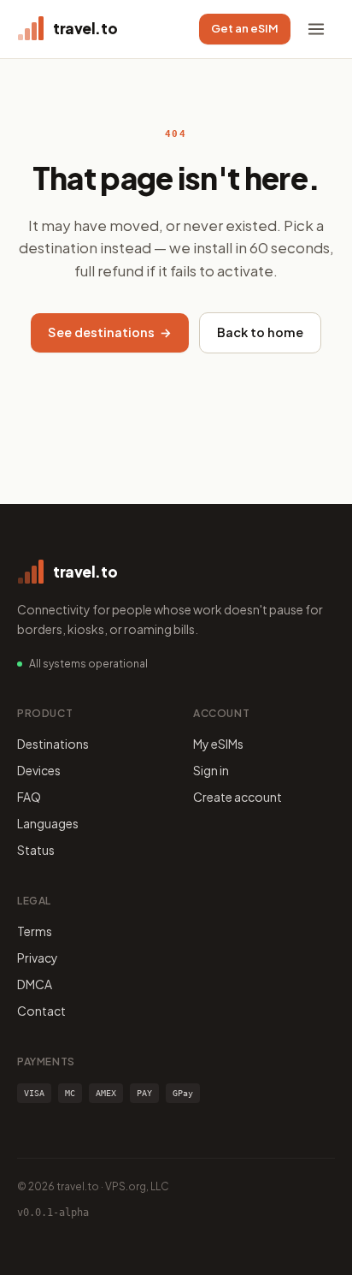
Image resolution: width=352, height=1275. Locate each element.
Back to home (260, 332)
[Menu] (316, 29)
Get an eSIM (245, 28)
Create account (237, 796)
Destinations (53, 743)
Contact (41, 1010)
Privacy (37, 957)
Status (36, 849)
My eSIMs (218, 743)
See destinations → (110, 332)
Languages (48, 823)
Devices (39, 770)
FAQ (29, 796)
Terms (34, 931)
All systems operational (88, 663)
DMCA (34, 984)
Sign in (211, 770)
